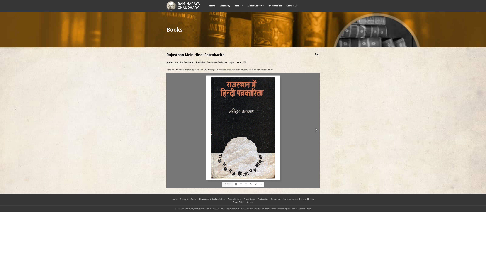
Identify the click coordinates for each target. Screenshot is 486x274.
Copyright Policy (307, 199)
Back (317, 54)
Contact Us (291, 5)
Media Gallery (254, 5)
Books (237, 5)
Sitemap (250, 202)
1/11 (228, 184)
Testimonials (275, 5)
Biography (225, 5)
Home (212, 5)
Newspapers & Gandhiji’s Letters (212, 199)
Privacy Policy (238, 202)
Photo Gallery (249, 199)
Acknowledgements (290, 199)
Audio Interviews (234, 199)
